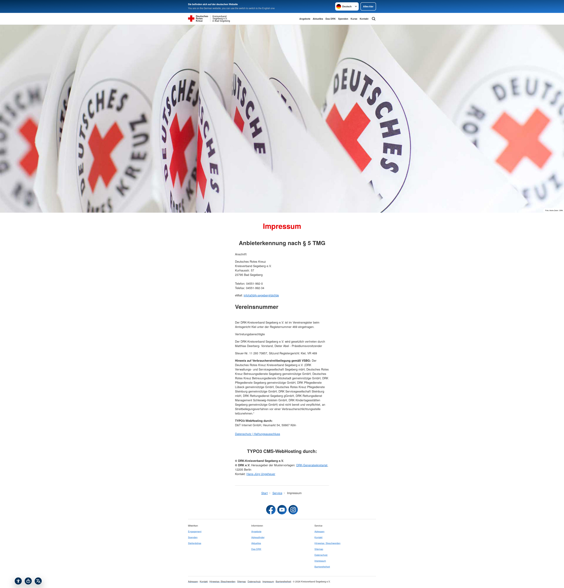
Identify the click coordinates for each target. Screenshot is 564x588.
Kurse (354, 18)
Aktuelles (318, 18)
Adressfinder (258, 537)
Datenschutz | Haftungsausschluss (257, 434)
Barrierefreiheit (322, 566)
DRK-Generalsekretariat (311, 465)
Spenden (343, 18)
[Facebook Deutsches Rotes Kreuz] (271, 509)
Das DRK (330, 18)
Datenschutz (321, 555)
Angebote (304, 18)
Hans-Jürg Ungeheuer (260, 474)
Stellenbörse (194, 543)
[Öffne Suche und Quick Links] (373, 18)
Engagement (194, 531)
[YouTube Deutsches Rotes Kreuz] (282, 509)
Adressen (319, 531)
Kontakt (364, 18)
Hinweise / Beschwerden (327, 543)
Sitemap (318, 549)
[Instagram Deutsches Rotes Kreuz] (293, 509)
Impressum (320, 560)
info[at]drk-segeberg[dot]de (261, 295)
